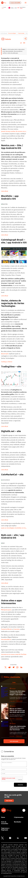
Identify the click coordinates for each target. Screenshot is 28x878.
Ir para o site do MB (15, 2)
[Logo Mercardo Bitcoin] (6, 810)
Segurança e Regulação (5, 829)
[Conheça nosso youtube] (25, 838)
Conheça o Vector (6, 362)
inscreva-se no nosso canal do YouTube (13, 654)
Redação (8, 39)
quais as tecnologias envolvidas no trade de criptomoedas (14, 528)
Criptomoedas (5, 28)
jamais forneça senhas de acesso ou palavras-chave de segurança (14, 131)
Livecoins (17, 629)
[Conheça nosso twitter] (2, 838)
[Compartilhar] (25, 38)
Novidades (17, 822)
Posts (14, 682)
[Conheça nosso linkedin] (18, 838)
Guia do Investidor (4, 822)
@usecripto (4, 354)
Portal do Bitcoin (6, 629)
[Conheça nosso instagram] (10, 838)
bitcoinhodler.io (6, 639)
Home (3, 817)
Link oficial (4, 191)
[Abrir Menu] (25, 2)
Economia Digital (12, 33)
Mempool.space (6, 610)
